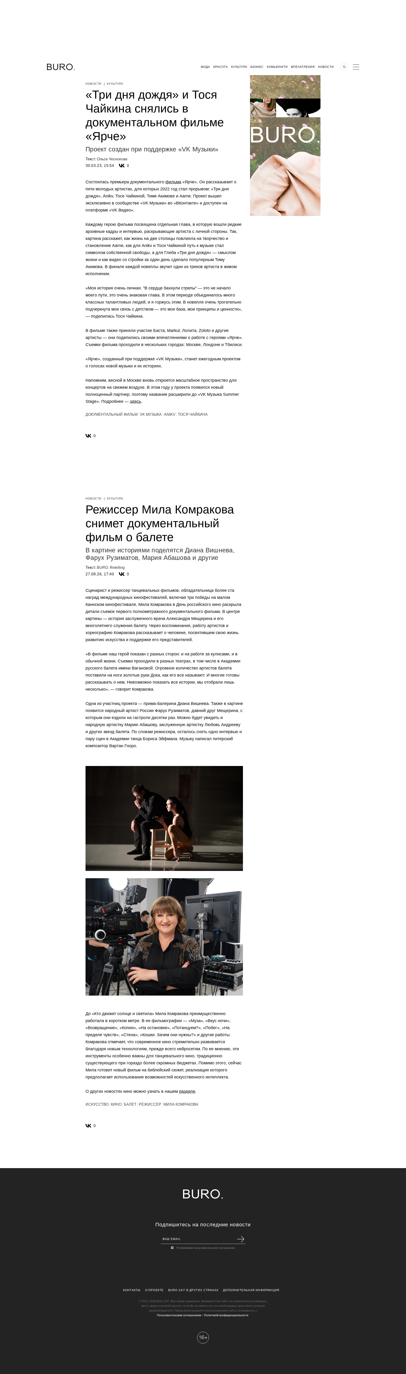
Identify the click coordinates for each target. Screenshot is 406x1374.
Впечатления (303, 67)
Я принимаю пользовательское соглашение (205, 1248)
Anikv (170, 414)
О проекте (154, 1290)
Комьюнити (277, 67)
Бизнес (257, 67)
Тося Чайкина (193, 414)
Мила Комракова (181, 1104)
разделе (187, 1091)
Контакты (132, 1290)
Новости (326, 67)
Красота (220, 67)
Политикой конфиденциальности (226, 1315)
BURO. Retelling (111, 568)
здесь (135, 401)
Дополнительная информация (251, 1290)
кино (116, 1104)
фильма (173, 182)
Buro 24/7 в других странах (193, 1290)
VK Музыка (151, 414)
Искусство (97, 1104)
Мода (205, 67)
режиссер (150, 1104)
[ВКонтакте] (122, 166)
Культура (239, 67)
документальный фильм (111, 414)
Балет (130, 1104)
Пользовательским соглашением (179, 1315)
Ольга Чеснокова (112, 159)
